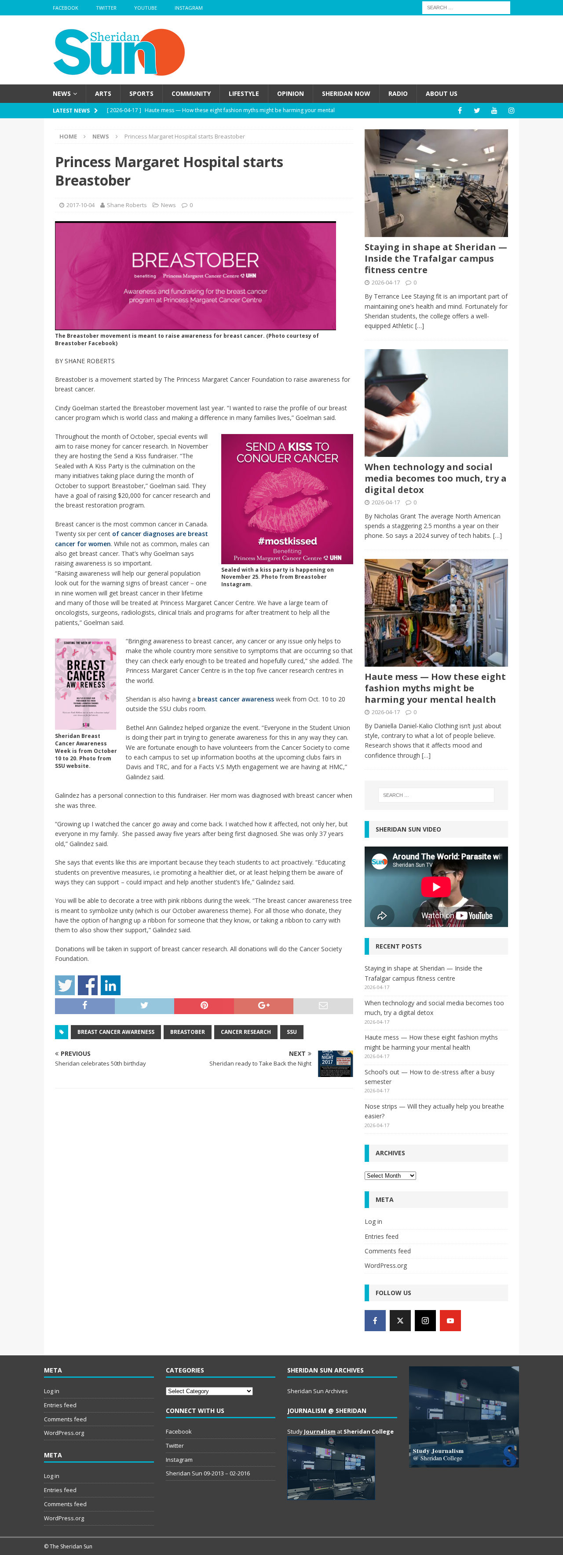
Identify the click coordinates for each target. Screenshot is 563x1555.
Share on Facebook (88, 985)
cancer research (246, 1032)
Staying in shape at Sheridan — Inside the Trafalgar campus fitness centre (436, 258)
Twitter (106, 7)
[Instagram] (511, 110)
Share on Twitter (65, 985)
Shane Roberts (127, 205)
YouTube (145, 7)
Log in (373, 1221)
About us (441, 93)
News (62, 93)
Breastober (187, 1032)
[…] (419, 325)
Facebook (65, 7)
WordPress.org (386, 1265)
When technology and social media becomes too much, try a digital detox (436, 478)
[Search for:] (466, 7)
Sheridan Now (346, 93)
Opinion (290, 93)
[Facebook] (460, 110)
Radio (398, 93)
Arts (103, 93)
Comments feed (388, 1251)
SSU (292, 1032)
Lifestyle (244, 93)
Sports (141, 93)
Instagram (189, 7)
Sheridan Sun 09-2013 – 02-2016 (208, 1473)
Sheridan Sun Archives (317, 1391)
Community (191, 93)
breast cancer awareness (235, 699)
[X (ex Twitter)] (400, 1320)
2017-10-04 (80, 205)
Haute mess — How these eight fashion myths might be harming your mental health (435, 688)
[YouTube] (494, 110)
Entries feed (381, 1236)
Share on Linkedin (111, 985)
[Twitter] (477, 110)
